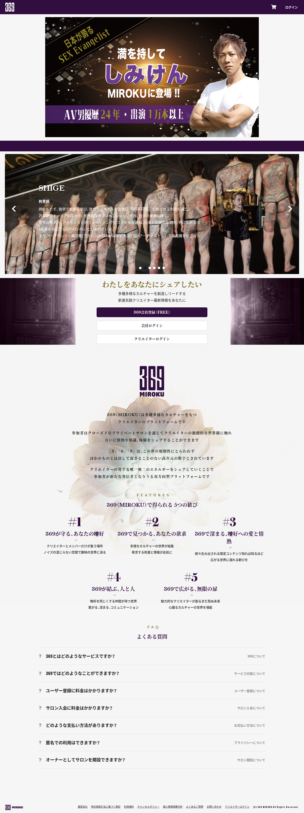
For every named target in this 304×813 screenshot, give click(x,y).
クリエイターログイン (152, 338)
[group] (152, 214)
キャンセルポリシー (148, 807)
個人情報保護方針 (172, 807)
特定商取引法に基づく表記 (105, 807)
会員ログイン (152, 325)
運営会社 (82, 807)
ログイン (291, 7)
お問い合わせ (214, 807)
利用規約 (129, 807)
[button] (290, 208)
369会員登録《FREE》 (152, 312)
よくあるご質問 (194, 807)
